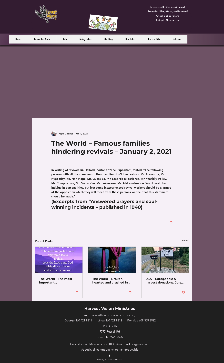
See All (185, 240)
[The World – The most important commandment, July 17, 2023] (58, 260)
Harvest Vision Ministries (109, 308)
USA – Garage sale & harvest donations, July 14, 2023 (163, 280)
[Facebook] (109, 355)
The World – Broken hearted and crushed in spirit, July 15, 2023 (110, 280)
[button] (42, 39)
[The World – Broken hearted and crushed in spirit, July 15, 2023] (112, 260)
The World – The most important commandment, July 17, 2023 (57, 280)
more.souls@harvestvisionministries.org (109, 315)
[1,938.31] (103, 23)
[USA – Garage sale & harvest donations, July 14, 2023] (165, 260)
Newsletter (172, 20)
